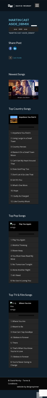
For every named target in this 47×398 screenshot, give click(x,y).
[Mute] (29, 29)
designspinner (33, 386)
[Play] (11, 29)
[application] (23, 29)
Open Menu (37, 5)
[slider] (34, 25)
